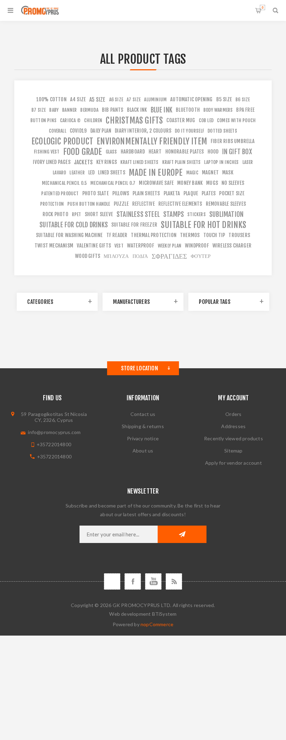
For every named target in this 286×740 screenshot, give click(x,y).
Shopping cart (262, 7)
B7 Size (38, 110)
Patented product (59, 193)
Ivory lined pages (51, 162)
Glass (111, 152)
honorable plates (184, 151)
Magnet (210, 172)
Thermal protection (153, 235)
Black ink (137, 110)
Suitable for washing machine (69, 235)
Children (93, 120)
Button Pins (43, 120)
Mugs (212, 183)
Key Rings (106, 162)
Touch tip (214, 235)
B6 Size (242, 99)
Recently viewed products (233, 438)
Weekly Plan (169, 246)
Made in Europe (156, 172)
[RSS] (174, 581)
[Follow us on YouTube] (153, 581)
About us (143, 451)
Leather (76, 172)
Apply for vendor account (233, 463)
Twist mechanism (54, 245)
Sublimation (226, 214)
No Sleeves (232, 183)
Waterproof (140, 245)
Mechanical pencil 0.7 (112, 183)
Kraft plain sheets (181, 162)
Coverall (57, 131)
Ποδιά (140, 256)
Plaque (190, 193)
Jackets (83, 162)
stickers (196, 214)
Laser (247, 162)
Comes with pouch (236, 120)
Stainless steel (138, 214)
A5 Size (97, 99)
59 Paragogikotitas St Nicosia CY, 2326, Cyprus (54, 417)
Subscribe (182, 534)
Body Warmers (218, 110)
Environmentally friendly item (152, 141)
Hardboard (133, 151)
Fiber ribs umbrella (233, 141)
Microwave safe (156, 183)
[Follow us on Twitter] (112, 581)
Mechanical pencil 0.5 (64, 183)
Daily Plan (100, 130)
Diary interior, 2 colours (143, 130)
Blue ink (162, 110)
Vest (118, 246)
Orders (233, 414)
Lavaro (59, 172)
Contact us (143, 414)
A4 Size (78, 99)
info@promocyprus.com (54, 432)
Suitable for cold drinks (73, 225)
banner (69, 110)
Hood (213, 151)
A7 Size (134, 99)
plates (209, 193)
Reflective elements (180, 203)
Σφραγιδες (169, 256)
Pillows (120, 193)
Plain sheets (146, 193)
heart (155, 151)
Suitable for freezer (134, 224)
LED (91, 172)
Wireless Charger (231, 245)
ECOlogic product (62, 141)
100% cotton (51, 99)
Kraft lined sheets (139, 162)
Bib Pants (112, 110)
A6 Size (116, 99)
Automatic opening (191, 99)
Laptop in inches (221, 162)
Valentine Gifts (94, 245)
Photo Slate (95, 193)
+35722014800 (54, 444)
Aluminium (155, 99)
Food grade (82, 152)
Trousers (239, 235)
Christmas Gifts (134, 120)
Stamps (173, 214)
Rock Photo (55, 214)
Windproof (197, 245)
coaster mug (180, 120)
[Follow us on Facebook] (133, 581)
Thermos (190, 235)
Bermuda (89, 110)
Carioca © (70, 120)
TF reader (117, 235)
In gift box (237, 152)
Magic (192, 172)
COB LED (206, 120)
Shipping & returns (143, 426)
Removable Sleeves (226, 203)
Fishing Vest (46, 152)
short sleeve (99, 214)
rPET (76, 214)
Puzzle (121, 203)
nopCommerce (157, 624)
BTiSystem (164, 614)
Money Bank (190, 183)
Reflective (143, 203)
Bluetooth (188, 110)
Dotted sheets (222, 131)
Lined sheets (111, 172)
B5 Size (224, 99)
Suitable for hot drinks (204, 225)
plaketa (172, 193)
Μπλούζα (116, 256)
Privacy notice (143, 438)
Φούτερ (201, 256)
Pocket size (231, 193)
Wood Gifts (87, 256)
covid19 (78, 130)
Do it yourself (189, 131)
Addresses (233, 426)
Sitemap (233, 451)
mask (227, 172)
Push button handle (88, 204)
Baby (54, 110)
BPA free (245, 110)
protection (52, 204)
